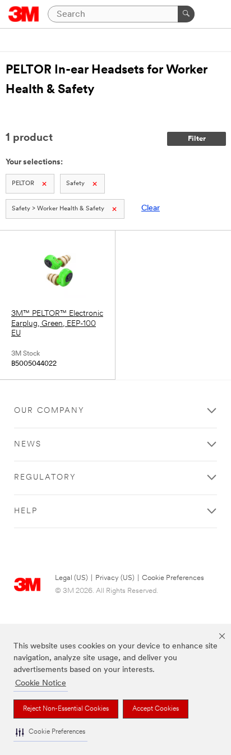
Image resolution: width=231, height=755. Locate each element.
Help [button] (26, 511)
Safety (75, 184)
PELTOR (23, 184)
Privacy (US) (115, 578)
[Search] (186, 14)
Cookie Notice (40, 683)
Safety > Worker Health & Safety (58, 209)
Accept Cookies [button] (155, 709)
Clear (150, 208)
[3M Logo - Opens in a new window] (23, 14)
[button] (50, 732)
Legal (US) (71, 578)
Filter (197, 138)
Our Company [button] (49, 411)
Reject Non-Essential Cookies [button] (66, 709)
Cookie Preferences (173, 578)
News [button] (27, 444)
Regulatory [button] (45, 477)
